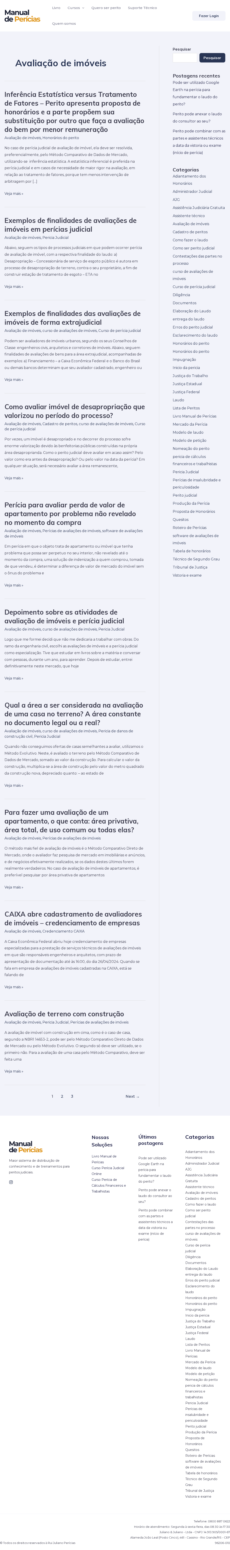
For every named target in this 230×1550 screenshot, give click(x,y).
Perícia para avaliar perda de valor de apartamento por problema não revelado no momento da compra (70, 514)
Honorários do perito (60, 138)
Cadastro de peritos (59, 424)
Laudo (178, 400)
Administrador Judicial (192, 191)
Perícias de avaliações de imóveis (71, 531)
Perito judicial (185, 495)
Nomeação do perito (191, 448)
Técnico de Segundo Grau (196, 559)
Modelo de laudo (188, 432)
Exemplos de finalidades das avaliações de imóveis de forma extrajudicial (72, 317)
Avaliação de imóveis (22, 138)
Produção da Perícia (191, 503)
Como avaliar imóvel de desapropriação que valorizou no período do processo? (74, 411)
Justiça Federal (186, 392)
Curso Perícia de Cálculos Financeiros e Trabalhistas (109, 1185)
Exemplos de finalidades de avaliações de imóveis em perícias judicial (70, 224)
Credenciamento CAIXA (63, 931)
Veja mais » (13, 193)
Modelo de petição (189, 440)
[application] (82, 8)
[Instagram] (11, 1182)
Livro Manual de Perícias (194, 416)
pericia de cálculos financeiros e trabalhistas (199, 1391)
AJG (176, 200)
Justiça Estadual (187, 384)
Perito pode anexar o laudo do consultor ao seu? (155, 1196)
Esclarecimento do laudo (195, 335)
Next (133, 1096)
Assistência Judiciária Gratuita (199, 208)
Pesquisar (212, 58)
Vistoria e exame (187, 575)
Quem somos (64, 23)
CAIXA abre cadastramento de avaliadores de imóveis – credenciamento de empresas (73, 918)
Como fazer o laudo (190, 240)
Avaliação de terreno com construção (64, 1014)
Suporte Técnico (142, 8)
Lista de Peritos (186, 408)
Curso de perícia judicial (119, 331)
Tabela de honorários (191, 551)
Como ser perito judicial (194, 248)
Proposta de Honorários (194, 511)
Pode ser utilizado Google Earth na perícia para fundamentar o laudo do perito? (154, 1170)
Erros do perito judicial (193, 327)
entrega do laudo (188, 319)
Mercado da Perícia (190, 424)
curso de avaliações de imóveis (69, 331)
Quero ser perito (106, 8)
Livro (56, 8)
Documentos (184, 303)
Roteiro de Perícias (189, 528)
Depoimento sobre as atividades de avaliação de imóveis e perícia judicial (64, 616)
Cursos (74, 8)
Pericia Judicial (55, 237)
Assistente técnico (189, 216)
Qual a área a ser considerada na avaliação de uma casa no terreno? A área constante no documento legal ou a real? (73, 714)
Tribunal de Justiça (190, 567)
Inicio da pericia (186, 368)
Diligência (181, 295)
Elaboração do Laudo (192, 311)
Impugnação (184, 360)
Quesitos (180, 519)
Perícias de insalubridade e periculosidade (197, 1415)
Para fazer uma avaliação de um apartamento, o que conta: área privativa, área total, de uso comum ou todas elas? (71, 821)
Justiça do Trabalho (190, 376)
